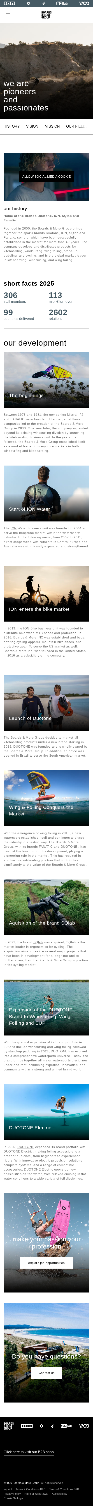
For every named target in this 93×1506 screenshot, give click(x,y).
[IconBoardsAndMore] (47, 14)
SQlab (38, 942)
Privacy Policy (12, 1493)
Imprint (8, 1489)
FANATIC (46, 846)
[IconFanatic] (43, 3)
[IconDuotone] (28, 3)
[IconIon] (9, 3)
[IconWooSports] (84, 3)
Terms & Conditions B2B (64, 1489)
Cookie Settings (13, 1498)
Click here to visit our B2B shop (29, 1452)
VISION (32, 126)
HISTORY (12, 126)
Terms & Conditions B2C (31, 1489)
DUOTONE (21, 746)
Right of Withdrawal (36, 1493)
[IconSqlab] (62, 3)
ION (14, 528)
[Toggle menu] (8, 14)
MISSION (52, 126)
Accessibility (59, 1493)
